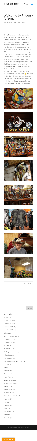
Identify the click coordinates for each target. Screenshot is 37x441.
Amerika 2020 (8, 324)
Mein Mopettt (8, 377)
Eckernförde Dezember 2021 (13, 361)
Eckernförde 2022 (10, 358)
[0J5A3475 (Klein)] (18, 157)
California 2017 (9, 339)
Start (5, 402)
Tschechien (8, 411)
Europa (6, 364)
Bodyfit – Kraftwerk (10, 336)
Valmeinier (7, 415)
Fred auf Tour (11, 22)
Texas (6, 408)
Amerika (6, 317)
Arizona (6, 333)
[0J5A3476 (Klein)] (18, 181)
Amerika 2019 (8, 320)
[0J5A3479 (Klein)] (18, 230)
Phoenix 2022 (8, 393)
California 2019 (9, 342)
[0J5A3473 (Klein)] (18, 133)
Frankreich (7, 371)
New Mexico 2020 (10, 383)
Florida (6, 368)
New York (7, 386)
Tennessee (7, 405)
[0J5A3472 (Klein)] (18, 108)
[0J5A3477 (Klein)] (18, 205)
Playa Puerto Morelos (11, 396)
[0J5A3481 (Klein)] (18, 254)
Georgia (6, 374)
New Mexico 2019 (10, 380)
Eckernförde (8, 355)
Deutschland (8, 349)
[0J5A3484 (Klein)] (18, 278)
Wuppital (7, 418)
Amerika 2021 (8, 327)
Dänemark (7, 346)
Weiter (29, 284)
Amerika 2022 (8, 330)
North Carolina (9, 389)
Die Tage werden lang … (12, 352)
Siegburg (7, 399)
